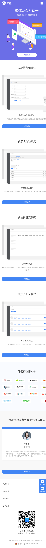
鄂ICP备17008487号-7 (38, 540)
